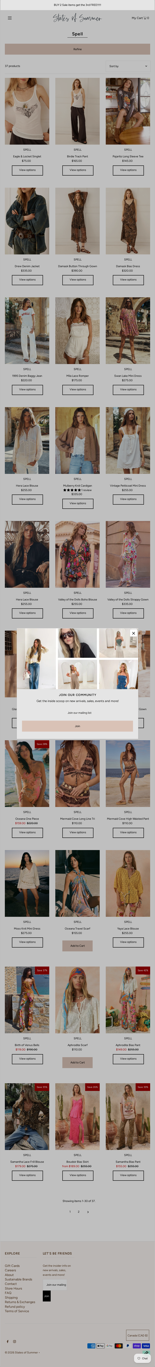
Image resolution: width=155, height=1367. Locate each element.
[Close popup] (133, 632)
